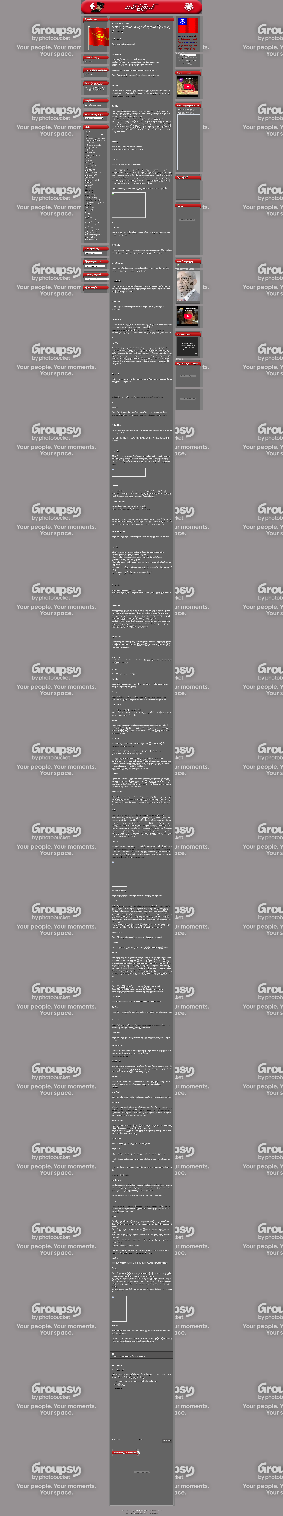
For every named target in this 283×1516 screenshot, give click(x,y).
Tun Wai (114, 952)
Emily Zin (115, 486)
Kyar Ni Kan (116, 1033)
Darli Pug (115, 141)
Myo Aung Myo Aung (119, 890)
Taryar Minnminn (117, 263)
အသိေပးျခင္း (90, 230)
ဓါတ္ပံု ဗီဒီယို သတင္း (91, 172)
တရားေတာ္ (89, 165)
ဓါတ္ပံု (87, 167)
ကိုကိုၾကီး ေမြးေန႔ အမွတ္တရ (95, 134)
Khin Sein (115, 159)
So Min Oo (115, 227)
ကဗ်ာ (86, 131)
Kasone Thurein (117, 1020)
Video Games (128, 1513)
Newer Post (116, 1439)
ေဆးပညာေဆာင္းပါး (92, 235)
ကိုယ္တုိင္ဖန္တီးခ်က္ (89, 147)
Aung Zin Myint (117, 704)
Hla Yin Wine (116, 245)
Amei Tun (115, 392)
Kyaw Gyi (115, 901)
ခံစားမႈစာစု (88, 152)
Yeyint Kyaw (116, 343)
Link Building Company (155, 1510)
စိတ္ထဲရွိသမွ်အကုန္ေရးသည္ (93, 105)
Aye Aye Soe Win (117, 519)
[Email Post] (112, 1354)
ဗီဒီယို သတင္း (89, 190)
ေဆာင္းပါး (89, 237)
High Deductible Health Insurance (142, 1513)
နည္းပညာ (88, 177)
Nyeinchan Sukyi (117, 1045)
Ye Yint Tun (115, 981)
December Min (116, 1076)
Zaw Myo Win (116, 54)
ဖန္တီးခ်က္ (87, 182)
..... (121, 657)
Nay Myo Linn (116, 636)
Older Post (167, 1440)
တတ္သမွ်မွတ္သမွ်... (89, 74)
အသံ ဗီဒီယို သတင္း (91, 222)
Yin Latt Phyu (116, 425)
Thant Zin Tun (116, 679)
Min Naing (115, 106)
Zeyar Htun (115, 547)
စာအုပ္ (87, 160)
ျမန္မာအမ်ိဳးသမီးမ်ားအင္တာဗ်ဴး (93, 202)
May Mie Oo (116, 374)
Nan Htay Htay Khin (118, 531)
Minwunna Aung (117, 1120)
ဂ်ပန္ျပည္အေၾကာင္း (91, 155)
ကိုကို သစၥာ (116, 1148)
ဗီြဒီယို (87, 192)
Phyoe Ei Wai (116, 281)
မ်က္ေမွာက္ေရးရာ (91, 197)
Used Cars (155, 1513)
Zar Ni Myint (116, 407)
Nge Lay (114, 692)
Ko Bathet (115, 773)
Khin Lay (115, 942)
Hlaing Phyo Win (117, 932)
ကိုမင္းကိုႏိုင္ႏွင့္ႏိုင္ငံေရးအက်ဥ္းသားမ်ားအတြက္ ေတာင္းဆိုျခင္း (95, 141)
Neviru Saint (116, 585)
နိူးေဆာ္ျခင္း (90, 180)
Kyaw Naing (116, 997)
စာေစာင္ (88, 162)
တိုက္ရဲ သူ (114, 810)
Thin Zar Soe (116, 605)
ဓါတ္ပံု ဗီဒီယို (89, 170)
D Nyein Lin (116, 451)
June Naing (115, 720)
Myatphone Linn (117, 792)
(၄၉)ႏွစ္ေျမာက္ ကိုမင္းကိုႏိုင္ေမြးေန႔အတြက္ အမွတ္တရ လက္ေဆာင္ (95, 90)
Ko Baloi (115, 1216)
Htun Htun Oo (116, 1061)
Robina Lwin (116, 301)
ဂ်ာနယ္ (87, 157)
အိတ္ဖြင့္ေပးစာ (90, 232)
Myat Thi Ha (116, 657)
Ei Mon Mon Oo (117, 39)
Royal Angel (116, 1092)
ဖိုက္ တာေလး (116, 1138)
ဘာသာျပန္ (89, 195)
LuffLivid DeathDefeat (119, 1250)
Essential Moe (116, 319)
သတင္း (87, 207)
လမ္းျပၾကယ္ (137, 1510)
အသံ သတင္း (89, 225)
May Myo (115, 1258)
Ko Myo (114, 1201)
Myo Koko (115, 669)
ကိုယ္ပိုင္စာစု (88, 150)
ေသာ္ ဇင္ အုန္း (119, 501)
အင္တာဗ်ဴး (87, 217)
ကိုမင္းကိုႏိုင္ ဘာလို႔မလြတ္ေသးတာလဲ (126, 710)
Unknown (142, 1356)
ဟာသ (87, 215)
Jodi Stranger (116, 1180)
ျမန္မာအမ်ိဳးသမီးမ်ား (91, 200)
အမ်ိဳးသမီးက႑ (89, 220)
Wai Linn (115, 85)
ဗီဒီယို (86, 187)
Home (141, 1439)
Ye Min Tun (115, 738)
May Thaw (115, 1007)
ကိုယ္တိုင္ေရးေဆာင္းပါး (93, 145)
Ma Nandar (115, 1102)
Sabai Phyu (115, 841)
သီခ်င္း (87, 210)
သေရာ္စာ (88, 212)
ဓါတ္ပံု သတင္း (90, 175)
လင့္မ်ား (87, 205)
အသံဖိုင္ (87, 227)
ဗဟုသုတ (88, 185)
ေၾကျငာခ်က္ (89, 240)
